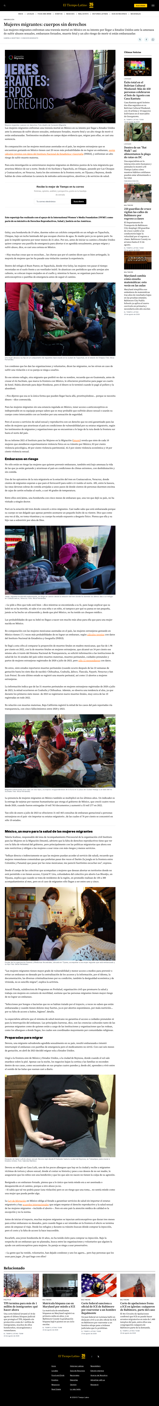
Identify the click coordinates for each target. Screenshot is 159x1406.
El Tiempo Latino (131, 312)
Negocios (70, 14)
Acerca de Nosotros (99, 1375)
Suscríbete (140, 5)
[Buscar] (5, 5)
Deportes (74, 1380)
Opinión (73, 1385)
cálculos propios (95, 634)
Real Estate (83, 14)
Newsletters (96, 1366)
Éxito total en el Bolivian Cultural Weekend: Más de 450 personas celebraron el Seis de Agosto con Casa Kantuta (137, 90)
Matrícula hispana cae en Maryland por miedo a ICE (59, 1304)
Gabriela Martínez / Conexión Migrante (21, 38)
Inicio (20, 14)
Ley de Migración (17, 1200)
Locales (30, 14)
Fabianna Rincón (131, 181)
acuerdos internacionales (36, 1204)
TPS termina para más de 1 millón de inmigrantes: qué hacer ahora (21, 1306)
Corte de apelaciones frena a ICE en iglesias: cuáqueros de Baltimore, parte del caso (137, 1306)
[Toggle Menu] (153, 5)
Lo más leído (75, 1389)
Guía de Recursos (119, 14)
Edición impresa (97, 1371)
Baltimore (128, 205)
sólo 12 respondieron (89, 660)
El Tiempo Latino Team (134, 119)
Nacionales (136, 14)
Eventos (59, 14)
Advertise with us (98, 1380)
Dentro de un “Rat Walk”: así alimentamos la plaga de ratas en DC (137, 152)
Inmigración (9, 19)
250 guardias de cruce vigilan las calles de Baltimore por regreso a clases (137, 213)
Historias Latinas (100, 14)
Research (95, 1385)
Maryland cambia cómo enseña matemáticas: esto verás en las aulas (135, 280)
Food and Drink (44, 14)
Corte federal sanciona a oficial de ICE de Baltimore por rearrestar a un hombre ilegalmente (98, 1308)
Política (7, 1300)
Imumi (76, 440)
